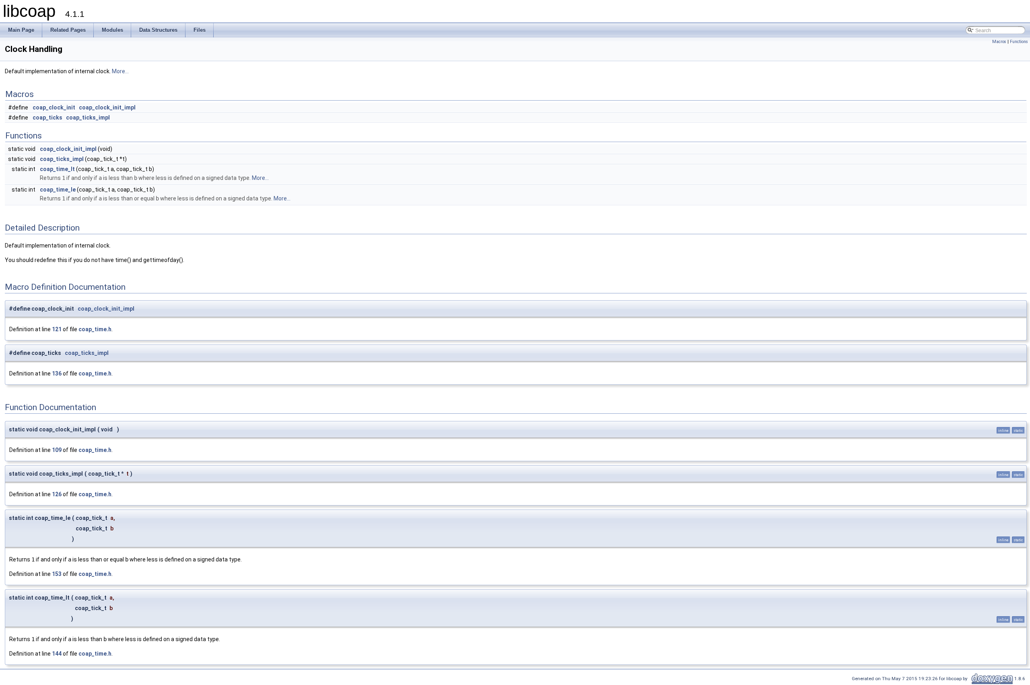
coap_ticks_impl (88, 117)
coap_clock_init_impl (107, 107)
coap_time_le (58, 189)
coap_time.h (94, 329)
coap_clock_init (54, 107)
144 (57, 653)
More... (120, 71)
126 (57, 494)
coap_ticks (47, 117)
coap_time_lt (57, 169)
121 (57, 329)
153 (57, 574)
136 (57, 373)
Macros (999, 41)
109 (57, 450)
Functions (1019, 41)
